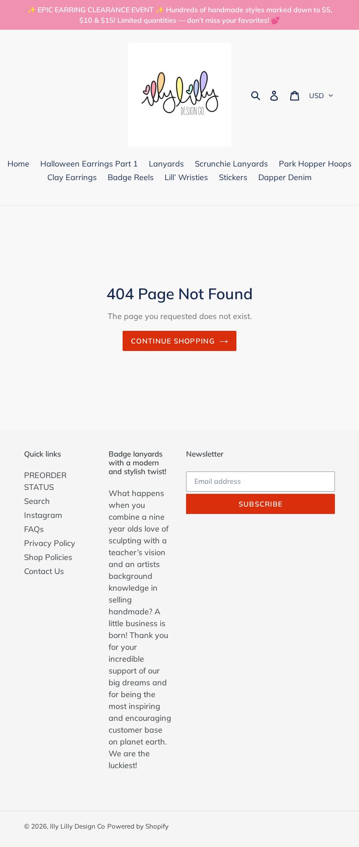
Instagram (43, 515)
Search (37, 501)
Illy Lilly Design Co (77, 826)
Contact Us (44, 571)
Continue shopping (173, 341)
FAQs (34, 529)
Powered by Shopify (138, 826)
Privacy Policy (49, 543)
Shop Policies (48, 557)
